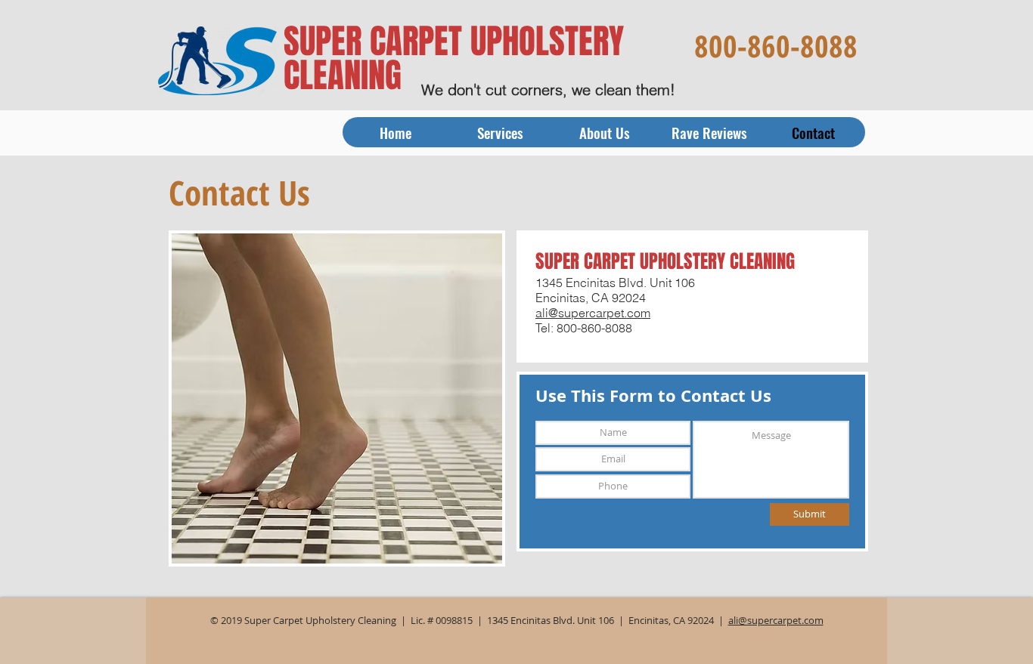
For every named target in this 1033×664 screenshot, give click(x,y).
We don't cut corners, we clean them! (548, 89)
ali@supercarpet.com (592, 312)
